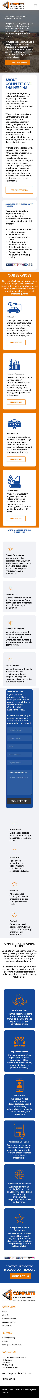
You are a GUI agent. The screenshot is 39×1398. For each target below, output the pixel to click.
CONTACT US (20, 1276)
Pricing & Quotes (8, 1322)
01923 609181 (9, 1379)
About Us (5, 1315)
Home (4, 1311)
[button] (35, 5)
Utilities (5, 1341)
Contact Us (6, 1326)
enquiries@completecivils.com (16, 1373)
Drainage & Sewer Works (11, 1345)
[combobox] (19, 772)
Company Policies (9, 1318)
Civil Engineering (8, 1337)
